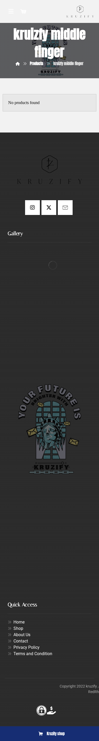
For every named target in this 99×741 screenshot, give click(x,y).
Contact (20, 641)
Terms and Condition (32, 653)
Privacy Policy (26, 647)
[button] (32, 207)
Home (19, 622)
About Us (21, 634)
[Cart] (23, 11)
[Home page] (18, 63)
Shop (18, 628)
